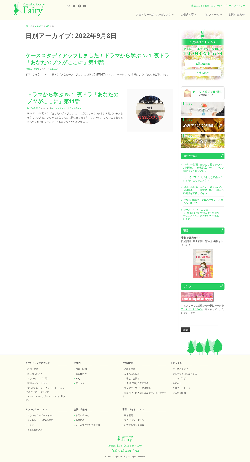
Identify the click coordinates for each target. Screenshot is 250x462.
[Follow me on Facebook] (80, 6)
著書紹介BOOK (34, 429)
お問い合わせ (237, 14)
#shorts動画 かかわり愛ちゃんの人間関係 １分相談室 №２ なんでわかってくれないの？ (203, 167)
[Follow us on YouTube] (86, 6)
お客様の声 (81, 373)
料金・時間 (81, 368)
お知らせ (54, 69)
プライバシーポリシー (135, 420)
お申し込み (203, 72)
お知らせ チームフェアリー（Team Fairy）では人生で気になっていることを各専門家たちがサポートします (203, 214)
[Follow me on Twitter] (75, 6)
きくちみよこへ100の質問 (40, 420)
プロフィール (211, 14)
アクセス (80, 383)
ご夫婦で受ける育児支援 (136, 383)
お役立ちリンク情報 (134, 424)
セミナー (31, 424)
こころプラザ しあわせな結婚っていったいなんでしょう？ (202, 179)
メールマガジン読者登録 (88, 424)
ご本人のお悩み (132, 373)
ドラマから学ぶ (74, 108)
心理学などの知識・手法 (185, 373)
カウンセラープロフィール (40, 415)
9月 (47, 25)
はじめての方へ (35, 373)
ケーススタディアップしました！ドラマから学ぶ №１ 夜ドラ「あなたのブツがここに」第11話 (98, 59)
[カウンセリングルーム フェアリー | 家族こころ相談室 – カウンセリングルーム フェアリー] (29, 9)
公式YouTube (179, 392)
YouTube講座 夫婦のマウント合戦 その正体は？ (204, 201)
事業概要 (128, 415)
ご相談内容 (187, 14)
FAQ (78, 378)
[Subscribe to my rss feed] (70, 6)
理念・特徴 (32, 368)
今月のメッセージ (181, 387)
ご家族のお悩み (132, 378)
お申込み (80, 420)
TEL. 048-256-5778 (125, 450)
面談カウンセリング (37, 383)
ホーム (29, 25)
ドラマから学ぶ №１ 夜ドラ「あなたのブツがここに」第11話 (73, 98)
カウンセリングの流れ (38, 378)
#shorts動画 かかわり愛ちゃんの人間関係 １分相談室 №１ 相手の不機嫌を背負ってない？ (203, 190)
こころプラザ (179, 378)
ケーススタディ (58, 108)
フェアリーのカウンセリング (154, 14)
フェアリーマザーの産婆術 (137, 387)
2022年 (39, 25)
